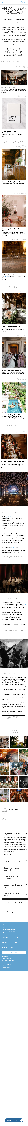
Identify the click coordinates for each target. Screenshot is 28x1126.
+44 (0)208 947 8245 (10, 927)
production (9, 517)
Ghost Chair (7, 276)
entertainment (5, 549)
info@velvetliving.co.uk (10, 929)
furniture (13, 547)
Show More (4, 92)
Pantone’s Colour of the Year (14, 133)
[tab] (5, 827)
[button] (5, 854)
